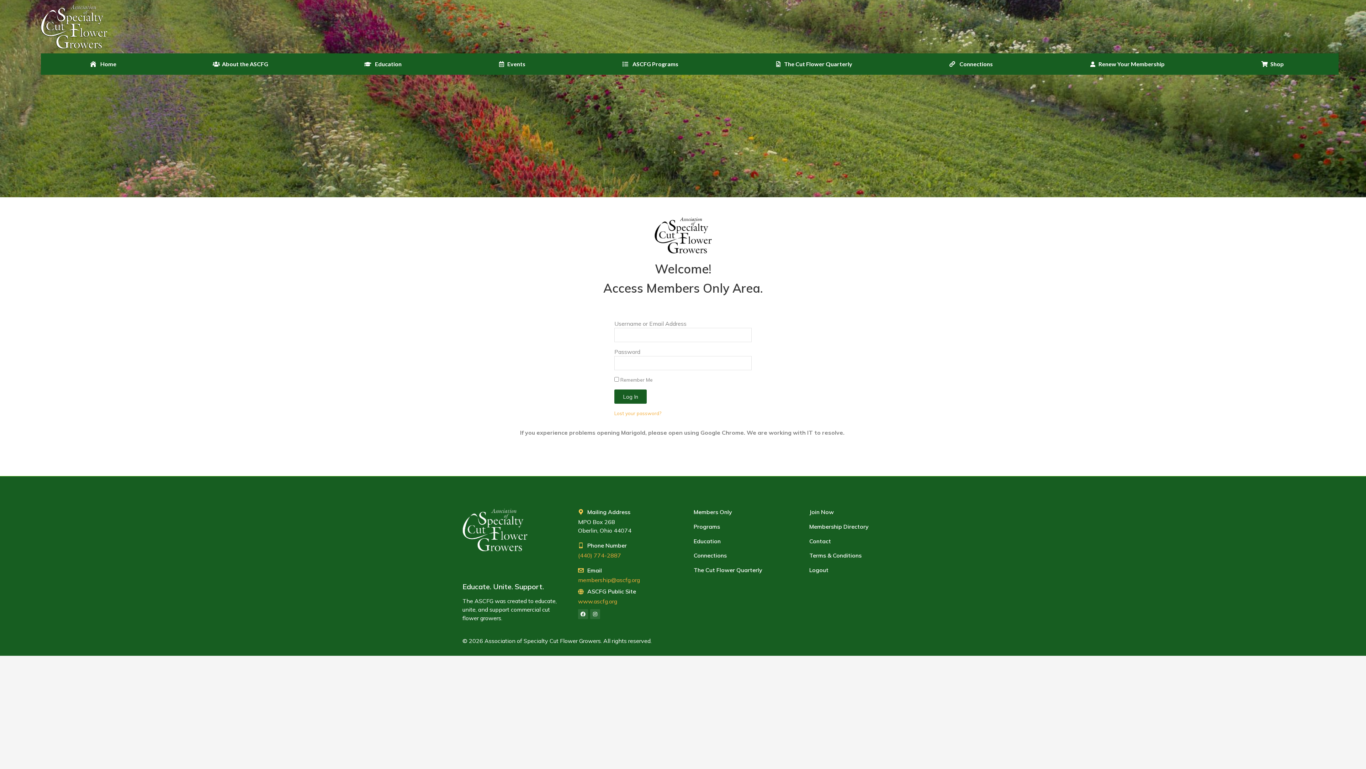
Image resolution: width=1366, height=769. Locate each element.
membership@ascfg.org (609, 580)
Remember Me (636, 380)
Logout (818, 570)
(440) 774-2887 (599, 555)
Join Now (821, 512)
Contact (820, 541)
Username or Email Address (650, 323)
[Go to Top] (1355, 758)
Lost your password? (637, 413)
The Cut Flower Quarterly (728, 570)
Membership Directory (839, 526)
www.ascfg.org (597, 601)
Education (707, 541)
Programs (707, 526)
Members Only (713, 512)
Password (627, 351)
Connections (710, 555)
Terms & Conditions (835, 555)
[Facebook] (583, 614)
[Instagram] (595, 614)
